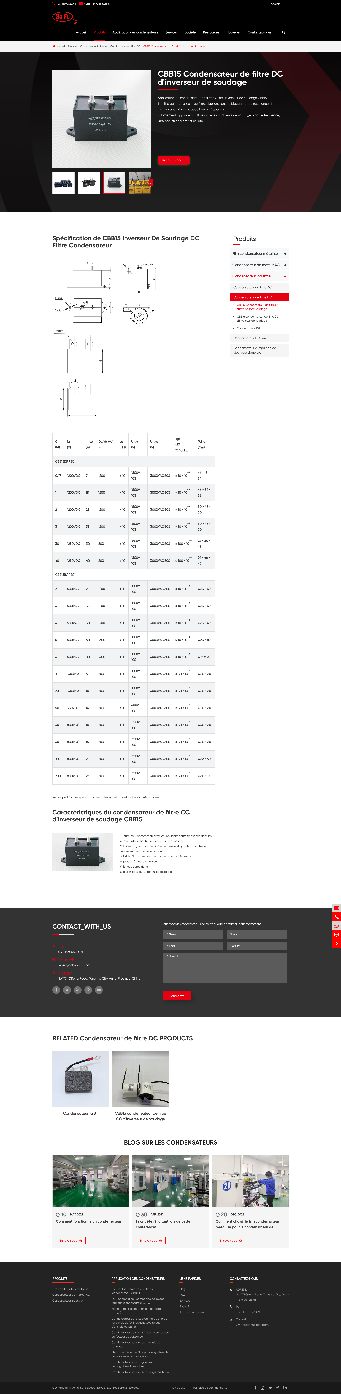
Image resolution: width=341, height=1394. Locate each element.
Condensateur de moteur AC (256, 265)
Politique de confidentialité (210, 1387)
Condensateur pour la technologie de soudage (136, 1344)
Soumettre (177, 996)
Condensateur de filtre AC (252, 287)
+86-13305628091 (66, 3)
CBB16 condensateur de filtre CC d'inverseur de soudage (258, 318)
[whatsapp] (336, 925)
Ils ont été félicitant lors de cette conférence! (163, 1224)
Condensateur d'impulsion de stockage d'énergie (254, 350)
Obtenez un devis (172, 160)
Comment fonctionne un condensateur (88, 1221)
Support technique (191, 1312)
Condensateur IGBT (250, 328)
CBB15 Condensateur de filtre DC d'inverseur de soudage (175, 46)
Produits (99, 32)
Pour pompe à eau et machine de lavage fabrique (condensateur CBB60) (138, 1301)
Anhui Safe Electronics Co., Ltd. (92, 1387)
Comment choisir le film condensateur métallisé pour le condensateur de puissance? (247, 1224)
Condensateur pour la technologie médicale (140, 1372)
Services (171, 32)
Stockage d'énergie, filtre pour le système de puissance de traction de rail (140, 1354)
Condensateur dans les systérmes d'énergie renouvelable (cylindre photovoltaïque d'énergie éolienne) (139, 1323)
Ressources (211, 32)
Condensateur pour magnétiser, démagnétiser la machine (132, 1364)
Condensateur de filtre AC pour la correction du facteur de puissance (140, 1334)
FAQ (182, 1294)
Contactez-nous (259, 32)
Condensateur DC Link (249, 338)
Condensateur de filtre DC (125, 46)
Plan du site (177, 1387)
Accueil (81, 32)
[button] (151, 182)
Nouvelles (233, 32)
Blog (182, 1289)
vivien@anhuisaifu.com (97, 3)
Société (190, 32)
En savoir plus (69, 1240)
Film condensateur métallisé (255, 254)
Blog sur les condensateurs (170, 1142)
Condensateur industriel (93, 46)
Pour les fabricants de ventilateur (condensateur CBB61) (133, 1291)
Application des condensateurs (135, 32)
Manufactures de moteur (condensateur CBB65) (137, 1310)
